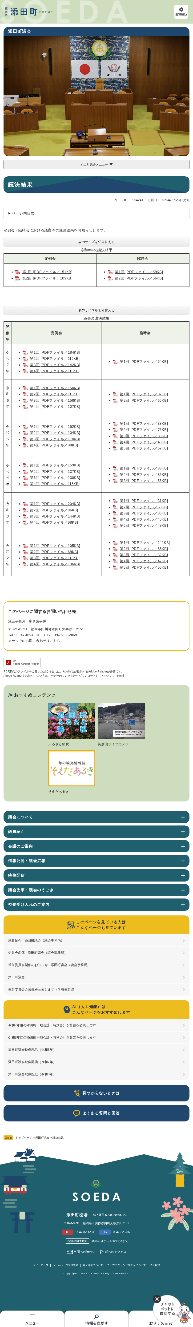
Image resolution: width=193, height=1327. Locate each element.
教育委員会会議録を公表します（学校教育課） (42, 989)
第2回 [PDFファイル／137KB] (55, 471)
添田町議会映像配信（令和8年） (32, 1074)
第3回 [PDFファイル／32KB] (144, 555)
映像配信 (16, 875)
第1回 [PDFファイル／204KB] (55, 504)
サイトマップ (40, 1265)
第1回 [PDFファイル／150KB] (55, 388)
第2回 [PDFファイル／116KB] (55, 394)
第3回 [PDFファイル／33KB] (144, 436)
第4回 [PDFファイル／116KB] (55, 484)
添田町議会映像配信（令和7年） (32, 1062)
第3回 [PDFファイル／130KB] (55, 478)
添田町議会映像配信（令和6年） (32, 1050)
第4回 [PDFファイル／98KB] (54, 522)
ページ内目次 (23, 213)
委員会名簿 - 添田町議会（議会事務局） (37, 953)
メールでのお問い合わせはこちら (34, 641)
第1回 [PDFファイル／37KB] (144, 394)
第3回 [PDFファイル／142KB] (55, 365)
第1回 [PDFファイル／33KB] (144, 423)
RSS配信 (155, 1265)
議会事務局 (17, 621)
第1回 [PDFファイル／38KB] (144, 468)
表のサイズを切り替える (96, 242)
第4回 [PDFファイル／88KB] (54, 445)
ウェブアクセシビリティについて (126, 1265)
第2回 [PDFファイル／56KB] (139, 278)
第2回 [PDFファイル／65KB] (144, 400)
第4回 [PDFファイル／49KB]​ (144, 442)
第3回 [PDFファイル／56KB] (144, 481)
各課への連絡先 (84, 1252)
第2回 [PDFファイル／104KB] (55, 433)
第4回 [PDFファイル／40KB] (144, 519)
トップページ (23, 1137)
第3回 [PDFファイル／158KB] (55, 400)
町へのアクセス (115, 1252)
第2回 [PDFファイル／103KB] (47, 278)
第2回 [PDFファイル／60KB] (144, 507)
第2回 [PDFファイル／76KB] (144, 430)
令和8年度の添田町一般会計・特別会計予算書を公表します (52, 1037)
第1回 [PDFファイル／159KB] (55, 465)
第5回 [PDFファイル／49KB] (144, 525)
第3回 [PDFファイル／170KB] (55, 439)
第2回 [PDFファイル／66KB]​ (144, 549)
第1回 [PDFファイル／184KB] (55, 352)
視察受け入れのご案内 (29, 904)
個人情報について (92, 1265)
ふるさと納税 (58, 744)
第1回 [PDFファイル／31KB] (144, 501)
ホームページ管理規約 (65, 1265)
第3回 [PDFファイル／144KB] (55, 516)
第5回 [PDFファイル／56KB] (144, 567)
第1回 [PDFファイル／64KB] (144, 362)
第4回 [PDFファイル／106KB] (55, 564)
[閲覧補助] (181, 12)
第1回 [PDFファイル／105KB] (55, 546)
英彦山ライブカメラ (113, 744)
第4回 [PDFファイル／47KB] (144, 561)
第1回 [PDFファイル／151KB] (47, 272)
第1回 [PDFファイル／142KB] (145, 543)
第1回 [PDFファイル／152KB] (55, 427)
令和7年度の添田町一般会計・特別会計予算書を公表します (52, 1025)
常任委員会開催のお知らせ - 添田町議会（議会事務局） (49, 965)
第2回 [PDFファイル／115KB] (55, 358)
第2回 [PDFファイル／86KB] (54, 510)
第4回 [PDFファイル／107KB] (55, 407)
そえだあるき (58, 791)
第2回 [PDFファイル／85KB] (144, 475)
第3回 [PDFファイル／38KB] (144, 513)
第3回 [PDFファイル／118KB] (55, 558)
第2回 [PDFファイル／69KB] (54, 552)
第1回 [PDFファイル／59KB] (139, 272)
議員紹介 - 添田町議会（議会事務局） (36, 940)
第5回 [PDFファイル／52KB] (144, 448)
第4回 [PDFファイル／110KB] (55, 371)
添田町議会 (42, 1137)
